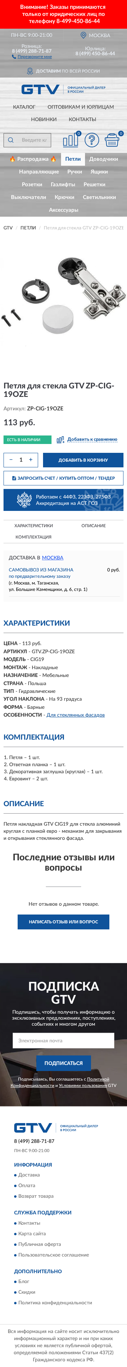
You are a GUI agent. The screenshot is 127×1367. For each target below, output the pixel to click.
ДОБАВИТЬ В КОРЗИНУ (83, 460)
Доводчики (103, 159)
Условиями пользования (83, 1085)
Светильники (99, 197)
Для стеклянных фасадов (76, 715)
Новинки (44, 119)
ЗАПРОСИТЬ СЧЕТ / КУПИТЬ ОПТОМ (66, 478)
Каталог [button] (24, 107)
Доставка (29, 1175)
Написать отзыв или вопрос (63, 922)
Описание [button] (93, 526)
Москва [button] (53, 558)
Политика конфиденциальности (55, 1302)
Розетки (32, 184)
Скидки (26, 1292)
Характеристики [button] (33, 526)
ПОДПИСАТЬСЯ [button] (63, 1063)
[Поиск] (11, 140)
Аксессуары (63, 210)
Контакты (82, 119)
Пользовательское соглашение (53, 1255)
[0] (112, 140)
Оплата (26, 1186)
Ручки (74, 172)
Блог (23, 1281)
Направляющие (39, 172)
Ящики (99, 172)
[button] (32, 56)
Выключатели (28, 197)
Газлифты (63, 184)
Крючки (64, 197)
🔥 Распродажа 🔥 (33, 159)
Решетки (94, 184)
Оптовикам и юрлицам (81, 107)
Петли (73, 159)
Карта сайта (32, 1233)
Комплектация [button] (34, 537)
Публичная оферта (39, 1244)
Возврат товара (36, 1196)
